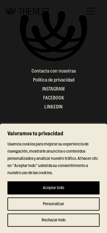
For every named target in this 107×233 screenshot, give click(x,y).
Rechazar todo (54, 220)
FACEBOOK (53, 98)
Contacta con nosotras (54, 71)
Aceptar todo (53, 188)
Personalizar (53, 204)
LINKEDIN (53, 107)
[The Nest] (28, 11)
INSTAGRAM (53, 89)
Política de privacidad (53, 80)
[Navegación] (90, 11)
